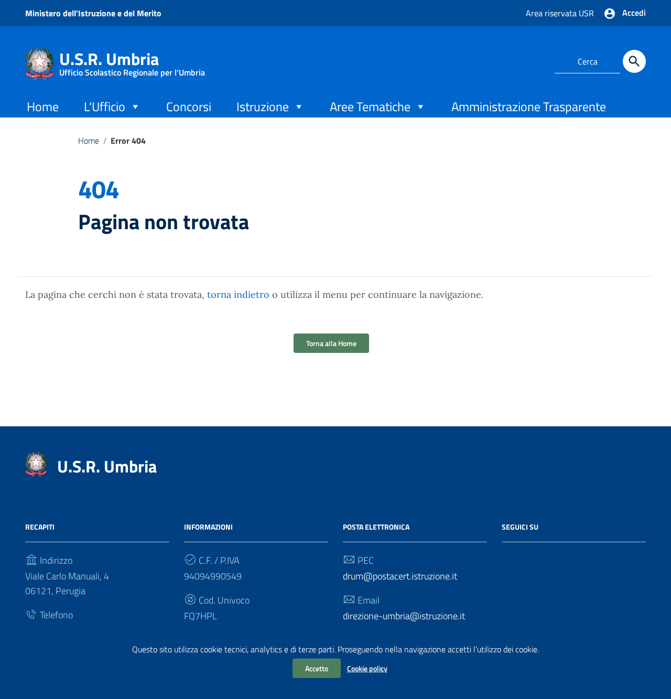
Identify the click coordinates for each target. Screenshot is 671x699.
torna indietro (238, 294)
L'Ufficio (104, 106)
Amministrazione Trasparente (528, 106)
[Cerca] (634, 61)
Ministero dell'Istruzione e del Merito (93, 13)
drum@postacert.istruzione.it (400, 576)
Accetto (316, 668)
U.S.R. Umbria (132, 61)
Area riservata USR (560, 13)
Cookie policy (367, 668)
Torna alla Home (331, 343)
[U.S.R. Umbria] (39, 63)
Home (43, 106)
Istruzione (262, 106)
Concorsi (188, 106)
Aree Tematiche (370, 106)
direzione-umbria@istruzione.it (404, 616)
